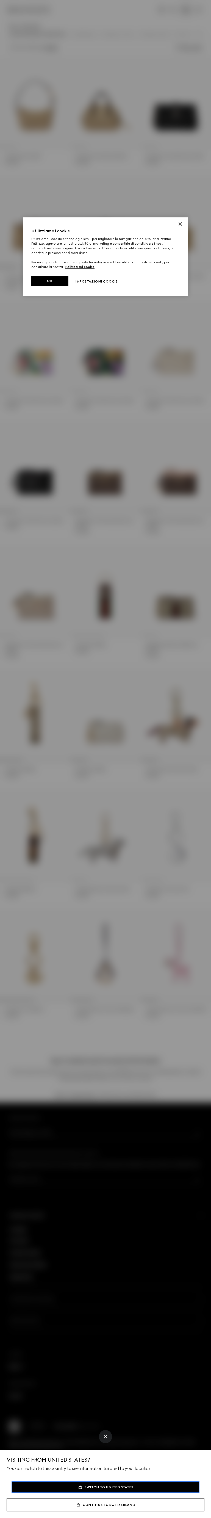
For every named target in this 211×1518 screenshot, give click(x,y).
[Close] (105, 1436)
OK (49, 281)
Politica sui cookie (80, 267)
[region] (105, 256)
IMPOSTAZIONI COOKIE (96, 281)
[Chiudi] (180, 224)
